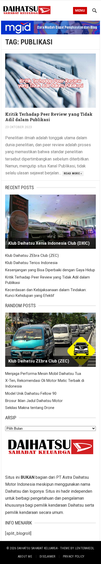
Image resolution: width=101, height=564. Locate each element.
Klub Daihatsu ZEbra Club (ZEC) (32, 255)
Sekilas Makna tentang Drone (29, 407)
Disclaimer (47, 556)
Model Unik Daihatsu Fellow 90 (30, 393)
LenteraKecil (85, 548)
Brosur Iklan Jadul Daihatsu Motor (34, 400)
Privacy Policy (73, 556)
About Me (25, 556)
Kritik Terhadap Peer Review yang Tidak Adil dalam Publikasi (48, 116)
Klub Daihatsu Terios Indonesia (31, 262)
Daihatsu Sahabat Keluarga (37, 548)
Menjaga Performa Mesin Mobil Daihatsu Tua (43, 373)
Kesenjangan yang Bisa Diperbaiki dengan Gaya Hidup (50, 270)
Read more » (73, 173)
